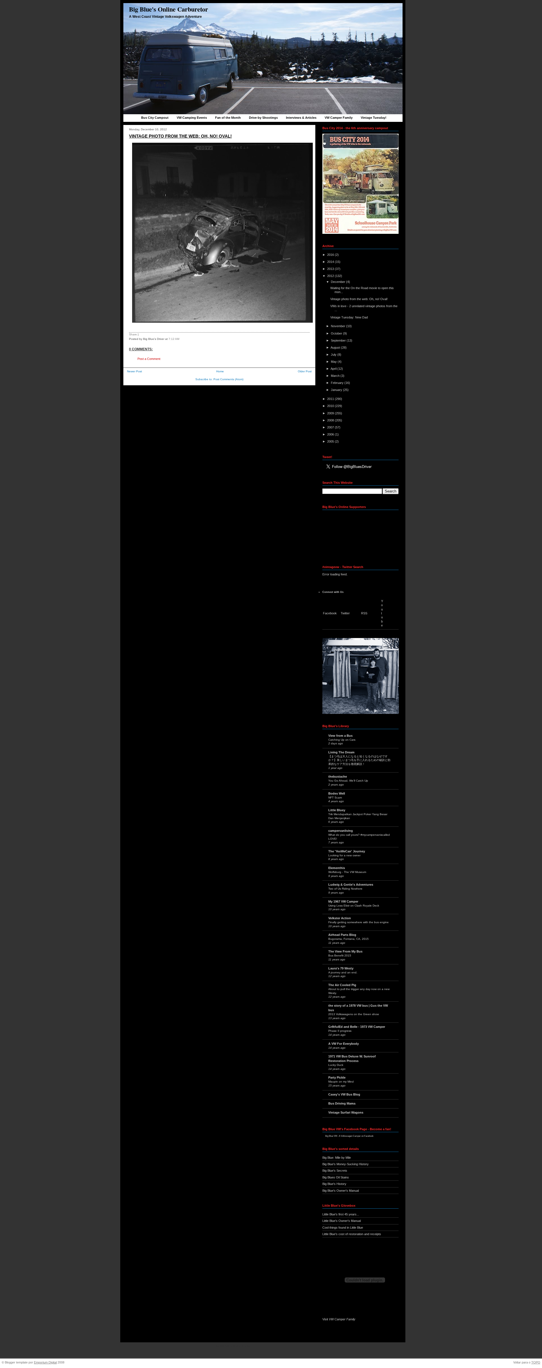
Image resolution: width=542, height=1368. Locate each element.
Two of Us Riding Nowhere (345, 888)
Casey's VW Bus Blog (344, 1094)
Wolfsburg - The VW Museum (347, 872)
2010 (331, 406)
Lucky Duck (335, 1064)
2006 (331, 434)
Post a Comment (148, 358)
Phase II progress (339, 1030)
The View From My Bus (345, 951)
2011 (331, 399)
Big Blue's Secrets (334, 1170)
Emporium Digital (45, 1362)
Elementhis (336, 868)
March (335, 375)
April (334, 368)
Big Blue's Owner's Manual (340, 1190)
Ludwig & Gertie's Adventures (350, 884)
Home (220, 371)
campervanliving (340, 830)
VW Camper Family (339, 117)
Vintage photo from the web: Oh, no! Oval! (180, 136)
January (337, 390)
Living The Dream (341, 752)
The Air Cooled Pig (342, 985)
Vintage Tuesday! (373, 117)
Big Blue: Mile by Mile (336, 1157)
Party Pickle (337, 1077)
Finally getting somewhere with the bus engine (358, 922)
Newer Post (134, 371)
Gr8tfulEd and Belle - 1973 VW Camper (356, 1026)
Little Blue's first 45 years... (340, 1214)
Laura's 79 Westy (340, 968)
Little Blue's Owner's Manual (341, 1220)
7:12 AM (174, 338)
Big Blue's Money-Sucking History (345, 1164)
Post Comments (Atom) (228, 379)
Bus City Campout (155, 117)
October (337, 333)
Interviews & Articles (301, 117)
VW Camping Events (192, 117)
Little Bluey (336, 810)
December (338, 281)
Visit (338, 1319)
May (334, 361)
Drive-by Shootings (263, 117)
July (334, 354)
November (338, 326)
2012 (331, 276)
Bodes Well (336, 793)
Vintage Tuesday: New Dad (349, 317)
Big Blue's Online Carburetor (168, 9)
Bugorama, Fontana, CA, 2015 (348, 938)
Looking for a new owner (344, 855)
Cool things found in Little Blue (342, 1227)
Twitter (345, 613)
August (336, 347)
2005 (331, 441)
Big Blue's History (334, 1184)
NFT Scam (335, 797)
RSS (364, 613)
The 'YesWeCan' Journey (346, 851)
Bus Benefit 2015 (339, 955)
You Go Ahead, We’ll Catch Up (348, 780)
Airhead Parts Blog (342, 934)
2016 (331, 254)
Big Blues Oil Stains (335, 1177)
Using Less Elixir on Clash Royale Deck (353, 905)
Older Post (305, 371)
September (339, 340)
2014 (331, 261)
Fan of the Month (228, 117)
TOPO (535, 1362)
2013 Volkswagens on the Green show (353, 1014)
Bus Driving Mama (341, 1103)
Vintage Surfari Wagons (345, 1112)
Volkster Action (339, 918)
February (337, 382)
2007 (331, 427)
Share (133, 334)
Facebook (330, 613)
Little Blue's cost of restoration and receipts (351, 1234)
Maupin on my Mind (341, 1081)
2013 (331, 268)
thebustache (337, 776)
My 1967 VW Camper (343, 901)
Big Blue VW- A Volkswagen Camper (343, 1136)
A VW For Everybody (343, 1043)
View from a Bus (340, 735)
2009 (331, 413)
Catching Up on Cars (341, 739)
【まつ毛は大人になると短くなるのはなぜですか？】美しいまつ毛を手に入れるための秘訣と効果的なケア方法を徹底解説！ (359, 760)
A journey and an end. (342, 972)
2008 (331, 420)
